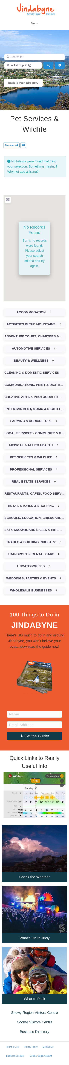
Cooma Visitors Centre (34, 1022)
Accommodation (31, 312)
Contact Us (48, 1047)
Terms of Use (12, 1047)
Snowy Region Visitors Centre (34, 1013)
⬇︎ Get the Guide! (34, 736)
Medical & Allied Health (31, 445)
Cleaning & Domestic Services (31, 372)
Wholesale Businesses (31, 590)
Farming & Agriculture (31, 421)
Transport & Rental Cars (31, 554)
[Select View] (23, 145)
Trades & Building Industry (31, 542)
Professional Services (31, 469)
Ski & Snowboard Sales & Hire (31, 530)
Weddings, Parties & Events (31, 578)
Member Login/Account (41, 1056)
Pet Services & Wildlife (31, 457)
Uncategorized (31, 566)
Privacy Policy (31, 1047)
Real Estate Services (31, 481)
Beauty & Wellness (31, 360)
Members (10, 145)
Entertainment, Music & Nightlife (34, 409)
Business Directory (34, 1032)
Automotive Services (31, 348)
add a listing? (29, 171)
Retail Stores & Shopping (31, 506)
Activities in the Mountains (31, 324)
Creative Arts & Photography (31, 397)
